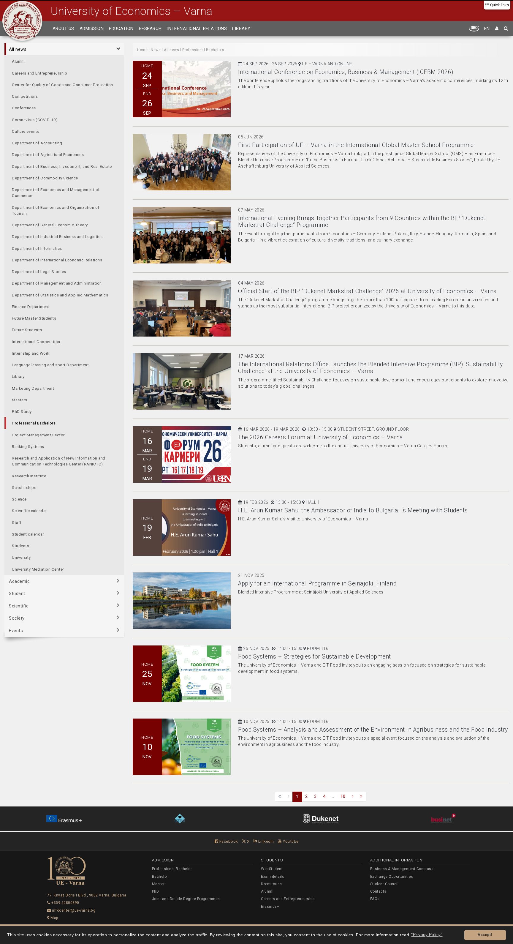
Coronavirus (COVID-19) (35, 119)
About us (63, 28)
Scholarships (24, 487)
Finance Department (31, 306)
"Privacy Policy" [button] (426, 934)
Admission (92, 28)
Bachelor (160, 876)
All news (17, 49)
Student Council (384, 884)
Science (19, 499)
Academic (19, 581)
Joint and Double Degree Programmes (186, 899)
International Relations (197, 28)
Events (16, 630)
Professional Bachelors (34, 423)
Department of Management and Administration (57, 283)
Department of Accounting (37, 143)
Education (121, 28)
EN (487, 28)
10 (343, 796)
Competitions (25, 96)
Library (241, 28)
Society (17, 618)
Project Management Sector (38, 434)
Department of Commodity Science (45, 178)
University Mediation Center (38, 568)
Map (54, 918)
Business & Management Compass (402, 869)
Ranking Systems (28, 446)
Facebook (228, 841)
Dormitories (271, 884)
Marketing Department (33, 388)
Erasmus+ (270, 906)
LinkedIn (265, 841)
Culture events (25, 131)
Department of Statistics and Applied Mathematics (60, 294)
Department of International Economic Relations (57, 260)
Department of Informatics (37, 248)
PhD (155, 891)
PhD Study (22, 411)
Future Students (27, 329)
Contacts (378, 891)
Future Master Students (34, 318)
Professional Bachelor (172, 869)
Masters (19, 399)
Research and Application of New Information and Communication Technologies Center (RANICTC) (58, 461)
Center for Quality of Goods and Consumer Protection (62, 84)
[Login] (497, 28)
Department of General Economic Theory (50, 224)
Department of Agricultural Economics (48, 154)
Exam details (272, 876)
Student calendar (28, 534)
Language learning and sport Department (50, 364)
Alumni (18, 61)
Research (150, 28)
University (21, 557)
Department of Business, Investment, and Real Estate (62, 166)
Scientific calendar (29, 510)
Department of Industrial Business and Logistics (57, 236)
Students (20, 545)
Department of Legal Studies (39, 271)
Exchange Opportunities (391, 876)
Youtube (290, 841)
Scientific (18, 606)
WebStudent (272, 869)
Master (158, 884)
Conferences (24, 107)
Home (142, 50)
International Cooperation (36, 341)
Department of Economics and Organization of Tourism (55, 210)
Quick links (499, 5)
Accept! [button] (485, 935)
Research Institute (29, 475)
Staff (17, 522)
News (156, 50)
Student (17, 593)
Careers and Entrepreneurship (39, 72)
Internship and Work (31, 353)
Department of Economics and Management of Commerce (56, 192)
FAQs (375, 899)
